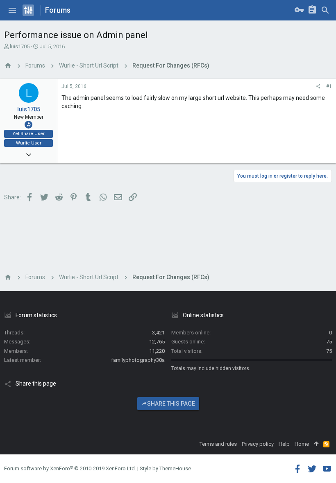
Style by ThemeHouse (165, 468)
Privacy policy (258, 444)
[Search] (325, 10)
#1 (329, 86)
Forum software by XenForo (70, 468)
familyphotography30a (138, 360)
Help (284, 444)
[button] (12, 10)
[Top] (316, 444)
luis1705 (20, 46)
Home (302, 444)
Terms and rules (218, 444)
